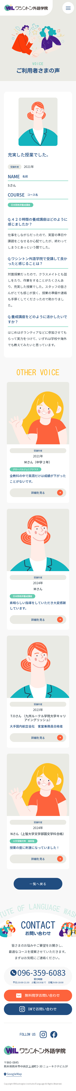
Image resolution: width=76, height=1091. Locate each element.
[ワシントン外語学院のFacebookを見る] (53, 1034)
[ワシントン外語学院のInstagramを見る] (43, 1034)
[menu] (68, 8)
